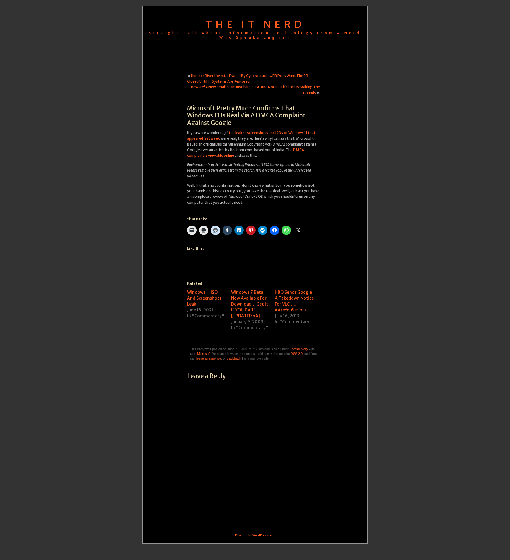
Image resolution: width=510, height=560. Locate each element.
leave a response (208, 358)
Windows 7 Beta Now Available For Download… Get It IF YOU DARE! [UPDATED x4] (249, 304)
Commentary (299, 349)
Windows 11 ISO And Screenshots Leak (204, 298)
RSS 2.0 (297, 353)
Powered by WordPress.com (254, 535)
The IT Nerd (255, 24)
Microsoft (203, 353)
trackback (234, 358)
